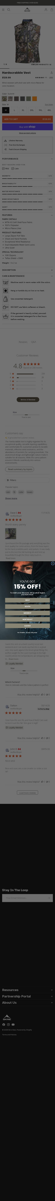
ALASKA (27, 626)
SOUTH (27, 606)
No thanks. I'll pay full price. (27, 632)
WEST (27, 600)
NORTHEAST (27, 619)
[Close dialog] (52, 563)
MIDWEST (27, 613)
